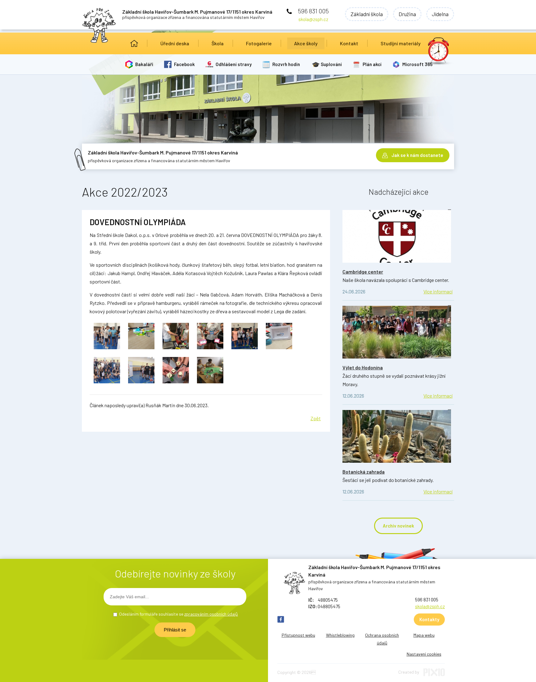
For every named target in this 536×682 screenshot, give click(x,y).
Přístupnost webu (298, 635)
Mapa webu (424, 635)
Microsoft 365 (417, 64)
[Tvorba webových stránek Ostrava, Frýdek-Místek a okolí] (434, 674)
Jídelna (440, 14)
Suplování (331, 64)
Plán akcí (372, 64)
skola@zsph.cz (313, 19)
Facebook (184, 64)
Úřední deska (174, 43)
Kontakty (429, 619)
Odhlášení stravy (234, 64)
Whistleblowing (340, 635)
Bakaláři (144, 64)
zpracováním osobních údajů (211, 614)
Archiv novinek (398, 525)
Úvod (134, 43)
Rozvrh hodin (286, 64)
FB (280, 619)
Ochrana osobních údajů (382, 638)
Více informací (438, 291)
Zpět (315, 418)
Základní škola (367, 14)
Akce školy (306, 43)
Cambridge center (362, 271)
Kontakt (349, 43)
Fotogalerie (259, 43)
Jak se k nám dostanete (417, 155)
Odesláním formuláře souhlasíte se (178, 614)
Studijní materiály (401, 43)
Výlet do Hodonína (362, 367)
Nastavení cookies (424, 654)
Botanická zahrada (363, 472)
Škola (218, 43)
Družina (407, 14)
